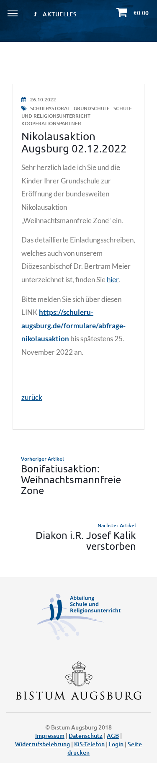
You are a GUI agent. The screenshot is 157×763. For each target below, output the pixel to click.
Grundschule (92, 108)
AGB (113, 736)
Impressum (49, 736)
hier (112, 279)
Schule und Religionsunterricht (76, 112)
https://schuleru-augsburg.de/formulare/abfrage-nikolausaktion (73, 325)
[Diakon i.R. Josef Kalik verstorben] (78, 536)
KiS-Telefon (89, 744)
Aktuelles (59, 14)
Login (116, 744)
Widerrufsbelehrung (42, 744)
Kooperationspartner (51, 123)
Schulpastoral (50, 108)
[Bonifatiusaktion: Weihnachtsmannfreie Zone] (78, 475)
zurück (31, 397)
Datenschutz (86, 736)
